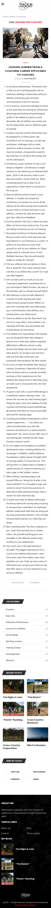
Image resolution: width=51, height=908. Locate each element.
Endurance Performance (27, 622)
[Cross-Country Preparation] (13, 734)
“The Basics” (34, 697)
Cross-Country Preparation (11, 747)
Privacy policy (33, 833)
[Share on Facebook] (19, 587)
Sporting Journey (27, 641)
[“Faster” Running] (13, 709)
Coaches (27, 609)
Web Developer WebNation (25, 905)
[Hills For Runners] (37, 734)
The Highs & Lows (12, 697)
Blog (29, 828)
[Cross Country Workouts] (37, 709)
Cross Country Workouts (35, 721)
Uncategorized (27, 654)
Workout (27, 660)
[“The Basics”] (37, 686)
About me (6, 828)
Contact (5, 833)
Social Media (27, 635)
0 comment (35, 582)
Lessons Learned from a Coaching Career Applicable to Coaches (25, 70)
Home (5, 17)
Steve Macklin (30, 78)
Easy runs (27, 616)
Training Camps (27, 647)
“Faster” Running (12, 719)
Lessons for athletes (27, 628)
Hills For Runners (36, 745)
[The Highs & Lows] (13, 686)
